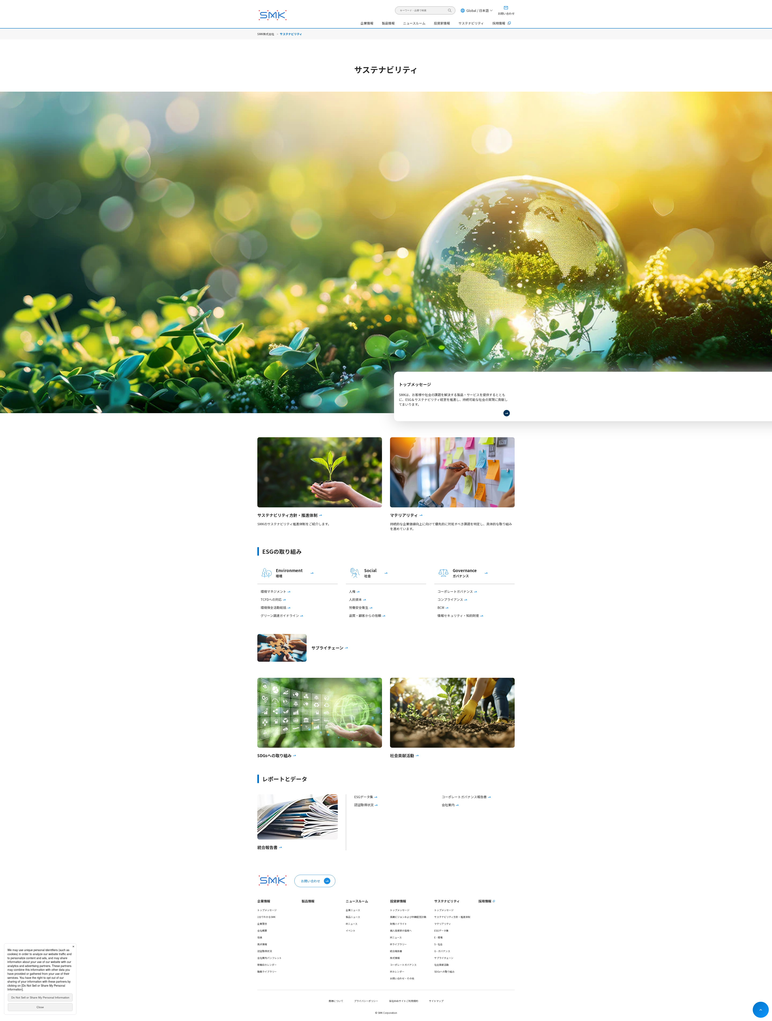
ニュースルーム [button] (414, 23)
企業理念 (262, 923)
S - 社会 (438, 944)
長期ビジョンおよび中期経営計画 (408, 917)
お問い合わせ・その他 (402, 978)
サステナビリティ (447, 901)
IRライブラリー (398, 944)
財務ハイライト (398, 923)
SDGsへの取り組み (444, 971)
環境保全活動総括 (273, 607)
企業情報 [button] (366, 23)
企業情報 (263, 901)
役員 (259, 937)
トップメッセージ (267, 910)
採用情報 (498, 23)
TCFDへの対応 (271, 599)
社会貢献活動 (441, 964)
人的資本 (355, 599)
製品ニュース (353, 917)
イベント (350, 930)
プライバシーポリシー (366, 1001)
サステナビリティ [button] (471, 23)
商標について (336, 1001)
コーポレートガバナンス (455, 591)
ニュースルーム (357, 901)
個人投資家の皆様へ (401, 930)
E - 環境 (438, 937)
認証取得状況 (364, 804)
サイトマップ (436, 1001)
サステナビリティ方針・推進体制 (452, 917)
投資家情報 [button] (442, 23)
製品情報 (388, 23)
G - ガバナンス (442, 951)
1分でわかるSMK (266, 917)
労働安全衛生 (358, 607)
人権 (352, 591)
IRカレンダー (397, 971)
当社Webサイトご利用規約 (403, 1001)
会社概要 (262, 930)
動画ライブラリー (267, 971)
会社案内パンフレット (269, 958)
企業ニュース (353, 910)
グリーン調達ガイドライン (280, 615)
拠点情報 (262, 944)
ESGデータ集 (363, 796)
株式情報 (395, 958)
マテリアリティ (442, 923)
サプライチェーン (443, 958)
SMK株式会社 (265, 34)
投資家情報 (398, 901)
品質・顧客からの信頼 (365, 615)
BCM (440, 607)
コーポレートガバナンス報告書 (464, 796)
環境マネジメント (273, 591)
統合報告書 (396, 951)
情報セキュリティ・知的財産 (458, 615)
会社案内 (448, 804)
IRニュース (351, 923)
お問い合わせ (310, 881)
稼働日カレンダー (267, 964)
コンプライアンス (450, 599)
